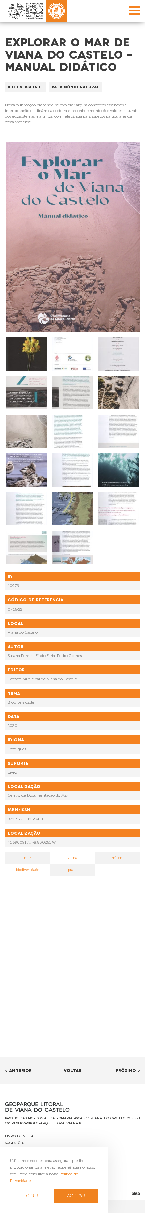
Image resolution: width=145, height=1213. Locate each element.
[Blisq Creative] (121, 1193)
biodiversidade (27, 870)
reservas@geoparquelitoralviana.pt (47, 1123)
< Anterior (18, 1070)
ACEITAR (76, 1195)
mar (27, 858)
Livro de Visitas (20, 1136)
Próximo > (128, 1070)
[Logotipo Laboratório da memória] (56, 11)
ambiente (117, 858)
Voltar (72, 1070)
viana (72, 858)
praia (72, 870)
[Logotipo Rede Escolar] (25, 11)
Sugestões (14, 1142)
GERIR (32, 1195)
